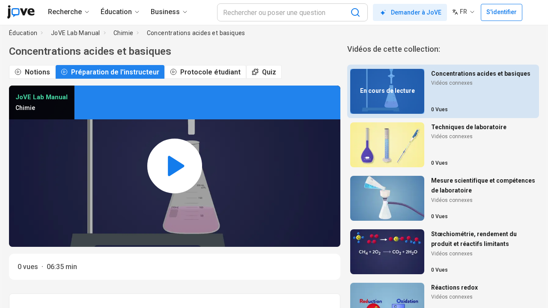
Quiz (269, 72)
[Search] (355, 12)
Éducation (23, 33)
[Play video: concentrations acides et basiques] (174, 166)
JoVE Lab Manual (75, 33)
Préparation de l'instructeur (115, 72)
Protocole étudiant (210, 72)
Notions (37, 72)
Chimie (123, 33)
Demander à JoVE (416, 12)
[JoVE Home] (21, 12)
